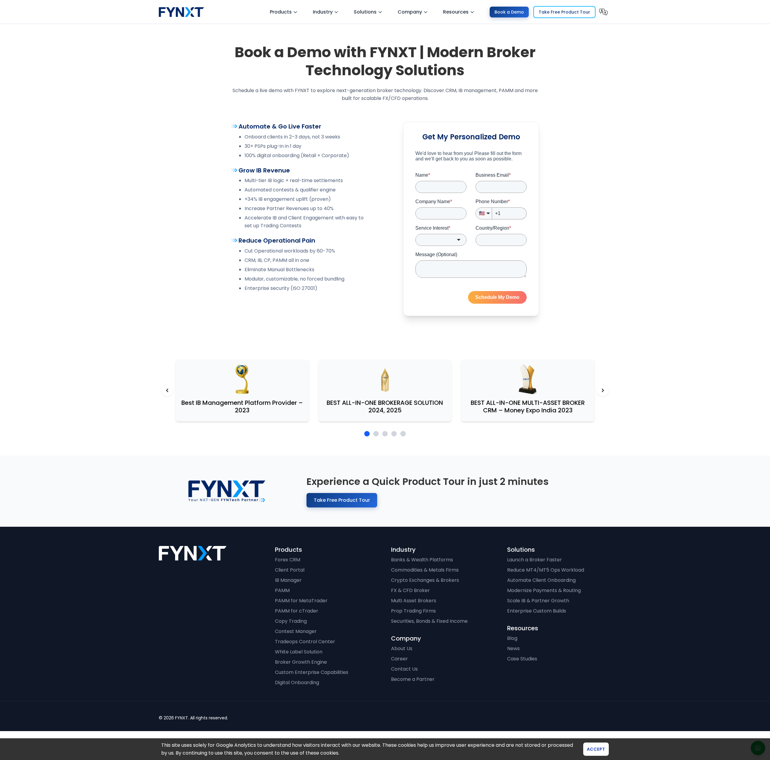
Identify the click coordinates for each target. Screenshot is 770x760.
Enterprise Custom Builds (536, 610)
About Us (401, 648)
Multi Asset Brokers (413, 600)
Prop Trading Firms (413, 610)
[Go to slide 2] (376, 433)
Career (399, 658)
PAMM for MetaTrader (301, 600)
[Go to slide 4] (394, 433)
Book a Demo (509, 12)
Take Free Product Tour (564, 12)
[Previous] (167, 390)
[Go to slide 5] (403, 433)
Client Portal (289, 569)
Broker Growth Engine (301, 662)
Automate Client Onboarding (541, 580)
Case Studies (522, 658)
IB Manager (288, 580)
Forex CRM (287, 559)
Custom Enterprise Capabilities (311, 672)
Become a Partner (413, 679)
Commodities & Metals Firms (425, 569)
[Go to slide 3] (385, 433)
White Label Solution (298, 651)
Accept (596, 749)
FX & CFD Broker (410, 590)
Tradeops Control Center (305, 641)
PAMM (282, 590)
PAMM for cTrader (296, 610)
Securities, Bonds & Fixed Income (429, 621)
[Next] (603, 390)
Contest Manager (296, 631)
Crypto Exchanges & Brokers (425, 580)
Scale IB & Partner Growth (538, 600)
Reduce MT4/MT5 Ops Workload (545, 569)
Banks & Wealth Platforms (422, 559)
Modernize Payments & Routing (544, 590)
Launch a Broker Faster (534, 559)
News (513, 648)
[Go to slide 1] (367, 433)
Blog (512, 638)
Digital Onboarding (297, 682)
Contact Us (404, 668)
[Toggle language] (603, 12)
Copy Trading (291, 621)
